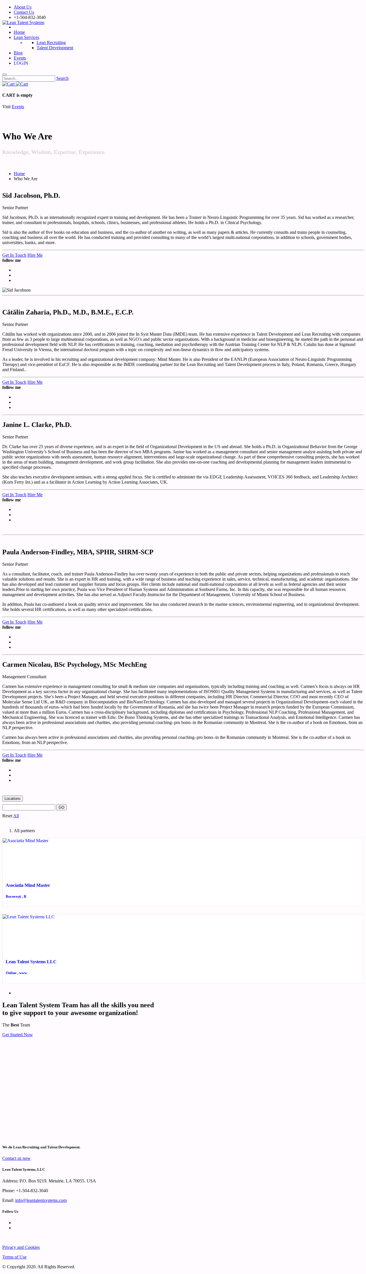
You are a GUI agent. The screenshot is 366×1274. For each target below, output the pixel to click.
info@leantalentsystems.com (41, 1200)
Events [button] (18, 106)
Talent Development (51, 163)
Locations (13, 798)
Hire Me (35, 255)
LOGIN (22, 63)
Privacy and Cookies (21, 1247)
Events (20, 58)
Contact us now (16, 1158)
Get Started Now (17, 1034)
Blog (18, 52)
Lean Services (26, 37)
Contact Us (24, 12)
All (16, 815)
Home (19, 32)
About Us (22, 7)
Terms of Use (14, 1257)
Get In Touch (14, 255)
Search (62, 78)
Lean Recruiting (16, 163)
